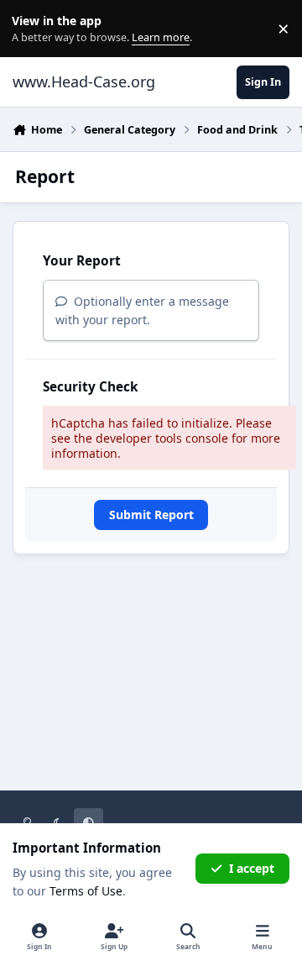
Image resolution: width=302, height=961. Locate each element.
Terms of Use (85, 891)
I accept (251, 868)
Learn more (32, 29)
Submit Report (151, 515)
